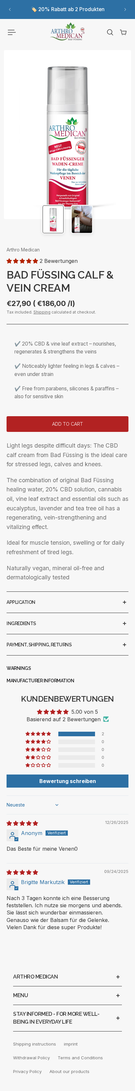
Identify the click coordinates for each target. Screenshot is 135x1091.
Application (21, 602)
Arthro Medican (23, 249)
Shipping (41, 312)
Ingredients (21, 623)
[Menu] (11, 32)
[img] (22, 823)
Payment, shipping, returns (39, 644)
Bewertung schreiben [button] (67, 781)
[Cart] (123, 32)
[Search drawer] (110, 32)
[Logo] (67, 32)
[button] (23, 261)
